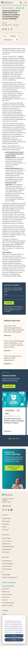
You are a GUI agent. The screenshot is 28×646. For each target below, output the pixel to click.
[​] (20, 2)
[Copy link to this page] (3, 29)
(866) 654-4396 (6, 506)
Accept (14, 635)
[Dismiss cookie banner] (23, 618)
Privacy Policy (19, 632)
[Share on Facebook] (11, 29)
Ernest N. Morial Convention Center (13, 243)
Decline (14, 639)
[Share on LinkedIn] (6, 29)
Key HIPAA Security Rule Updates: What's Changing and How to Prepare (14, 421)
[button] (25, 2)
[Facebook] (3, 510)
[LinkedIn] (9, 510)
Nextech (4, 23)
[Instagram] (6, 510)
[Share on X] (9, 29)
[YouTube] (11, 510)
